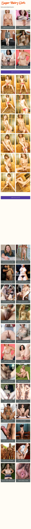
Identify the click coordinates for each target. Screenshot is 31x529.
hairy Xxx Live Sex (15, 72)
